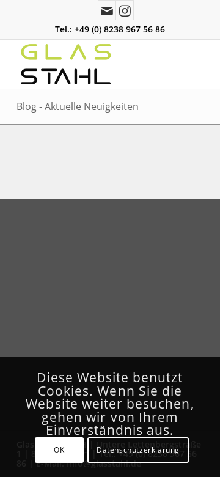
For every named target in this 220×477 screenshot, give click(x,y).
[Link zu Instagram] (124, 10)
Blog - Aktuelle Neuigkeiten (77, 106)
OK (59, 450)
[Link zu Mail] (107, 10)
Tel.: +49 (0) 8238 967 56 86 (110, 29)
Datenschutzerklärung (138, 450)
